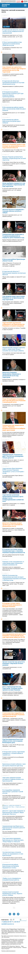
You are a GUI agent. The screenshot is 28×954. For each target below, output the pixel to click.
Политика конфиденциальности (8, 951)
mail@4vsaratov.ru (7, 924)
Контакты (5, 920)
